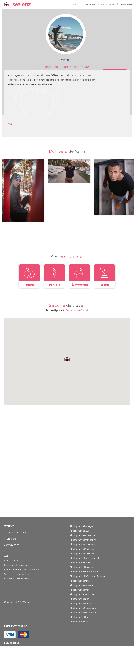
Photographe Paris (80, 580)
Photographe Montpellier (83, 612)
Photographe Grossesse (82, 535)
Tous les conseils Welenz (16, 574)
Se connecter (125, 4)
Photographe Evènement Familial (87, 576)
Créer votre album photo (17, 578)
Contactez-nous (12, 560)
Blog (74, 4)
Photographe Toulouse (82, 594)
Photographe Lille (79, 621)
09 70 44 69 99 (106, 4)
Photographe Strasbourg (83, 608)
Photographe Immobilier (83, 540)
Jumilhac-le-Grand (77, 310)
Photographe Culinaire (82, 553)
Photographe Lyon (80, 590)
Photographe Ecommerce (83, 544)
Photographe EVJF (80, 531)
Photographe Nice (79, 599)
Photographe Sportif (80, 562)
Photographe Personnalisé (84, 571)
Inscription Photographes (17, 565)
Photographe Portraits (82, 549)
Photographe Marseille (81, 585)
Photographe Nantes (81, 603)
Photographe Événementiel (84, 558)
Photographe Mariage (81, 526)
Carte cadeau (89, 4)
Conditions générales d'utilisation (21, 569)
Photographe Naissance (82, 567)
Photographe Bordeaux (82, 617)
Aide (6, 556)
